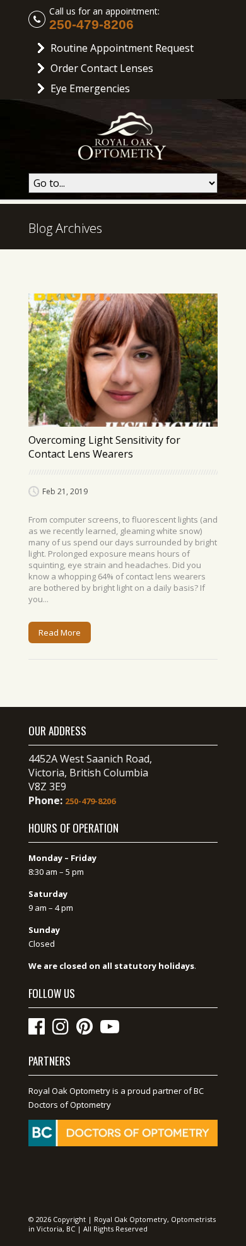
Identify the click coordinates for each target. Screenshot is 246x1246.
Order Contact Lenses (101, 68)
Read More (59, 632)
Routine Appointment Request (122, 48)
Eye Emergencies (90, 88)
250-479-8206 (91, 24)
